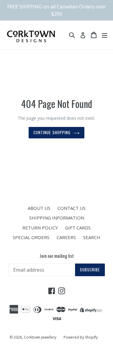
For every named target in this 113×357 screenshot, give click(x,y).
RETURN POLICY (40, 228)
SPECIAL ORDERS (31, 237)
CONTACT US (72, 208)
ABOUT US (39, 208)
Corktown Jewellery (40, 337)
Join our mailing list (56, 255)
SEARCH (91, 237)
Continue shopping (52, 132)
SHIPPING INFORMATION (56, 218)
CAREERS (66, 237)
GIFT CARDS (78, 228)
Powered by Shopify (81, 337)
